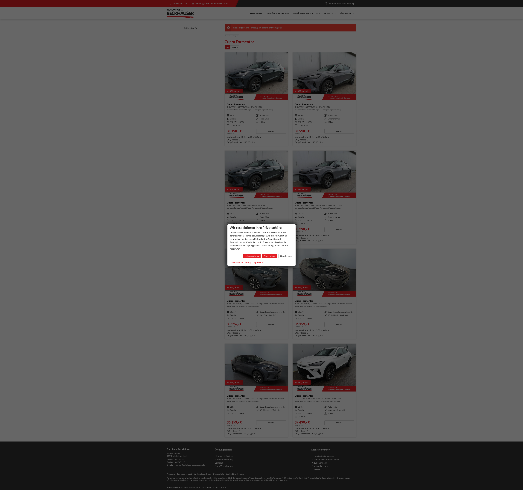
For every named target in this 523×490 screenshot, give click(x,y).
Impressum (258, 262)
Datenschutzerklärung (240, 262)
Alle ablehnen (269, 256)
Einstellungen (286, 256)
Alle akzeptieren (252, 256)
